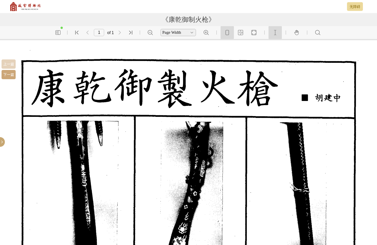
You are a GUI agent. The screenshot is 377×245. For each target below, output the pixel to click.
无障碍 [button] (355, 6)
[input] (99, 32)
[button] (9, 64)
